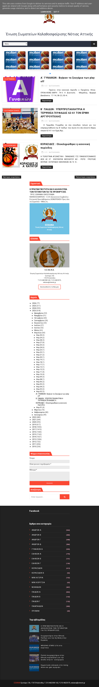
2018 (34, 427)
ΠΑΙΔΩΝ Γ (36, 601)
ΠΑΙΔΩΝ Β (36, 597)
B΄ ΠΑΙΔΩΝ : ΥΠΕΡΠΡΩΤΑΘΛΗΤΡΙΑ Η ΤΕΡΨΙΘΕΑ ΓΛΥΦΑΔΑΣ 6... (49, 400)
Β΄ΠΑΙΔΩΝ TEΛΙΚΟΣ (13, 110)
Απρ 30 (39, 335)
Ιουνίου (37, 328)
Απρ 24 (39, 347)
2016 (34, 432)
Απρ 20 (39, 357)
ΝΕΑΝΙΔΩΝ (36, 587)
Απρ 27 (39, 342)
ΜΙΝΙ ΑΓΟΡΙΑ (37, 578)
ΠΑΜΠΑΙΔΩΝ (37, 606)
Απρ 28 (39, 340)
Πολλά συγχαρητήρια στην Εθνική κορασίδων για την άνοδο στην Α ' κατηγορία (52, 657)
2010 (34, 446)
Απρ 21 (39, 355)
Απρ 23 (39, 350)
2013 (34, 439)
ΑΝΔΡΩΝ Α (36, 530)
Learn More (46, 12)
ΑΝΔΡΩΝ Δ (36, 544)
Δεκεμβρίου (39, 313)
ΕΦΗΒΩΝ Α (36, 554)
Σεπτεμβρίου (39, 320)
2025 (34, 306)
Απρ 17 (39, 365)
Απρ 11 (39, 372)
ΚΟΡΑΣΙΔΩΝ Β (38, 573)
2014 (34, 437)
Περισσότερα (46, 101)
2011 (34, 444)
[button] (50, 73)
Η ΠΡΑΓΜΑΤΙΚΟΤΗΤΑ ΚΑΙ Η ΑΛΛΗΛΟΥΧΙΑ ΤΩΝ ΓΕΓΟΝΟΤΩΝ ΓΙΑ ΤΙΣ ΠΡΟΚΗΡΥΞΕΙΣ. (54, 628)
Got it (56, 12)
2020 (34, 422)
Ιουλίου (37, 325)
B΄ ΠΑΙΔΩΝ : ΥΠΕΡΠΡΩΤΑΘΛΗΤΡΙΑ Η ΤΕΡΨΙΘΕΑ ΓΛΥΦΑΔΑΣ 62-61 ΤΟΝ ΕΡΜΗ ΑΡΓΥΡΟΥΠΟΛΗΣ (65, 113)
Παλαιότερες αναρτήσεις (85, 177)
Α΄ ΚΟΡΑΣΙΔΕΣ (11, 145)
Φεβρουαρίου (39, 412)
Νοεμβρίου (38, 316)
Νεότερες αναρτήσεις (11, 177)
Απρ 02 (39, 391)
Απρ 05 (39, 384)
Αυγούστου (38, 323)
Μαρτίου (37, 410)
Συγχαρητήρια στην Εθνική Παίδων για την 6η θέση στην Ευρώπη (54, 638)
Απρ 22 (39, 352)
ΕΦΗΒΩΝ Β (36, 559)
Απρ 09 (39, 377)
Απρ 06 (39, 382)
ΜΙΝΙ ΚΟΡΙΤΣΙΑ (38, 582)
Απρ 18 (39, 362)
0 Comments (55, 86)
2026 (34, 303)
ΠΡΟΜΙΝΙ (36, 611)
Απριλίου (38, 333)
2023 (34, 311)
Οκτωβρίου (39, 318)
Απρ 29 (39, 338)
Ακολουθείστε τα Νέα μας (49, 287)
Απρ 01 (39, 407)
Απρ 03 (39, 389)
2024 (34, 308)
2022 (34, 417)
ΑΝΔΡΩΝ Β (36, 535)
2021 (34, 420)
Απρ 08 (39, 379)
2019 (34, 425)
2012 (34, 442)
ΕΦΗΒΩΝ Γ (36, 563)
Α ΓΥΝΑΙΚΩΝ (10, 79)
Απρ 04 (39, 387)
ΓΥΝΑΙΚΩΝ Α (37, 549)
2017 (34, 429)
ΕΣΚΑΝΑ (17, 683)
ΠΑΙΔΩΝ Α (36, 592)
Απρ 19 (39, 360)
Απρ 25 (39, 345)
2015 (34, 434)
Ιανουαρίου (38, 415)
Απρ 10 (39, 374)
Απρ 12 (39, 369)
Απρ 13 (39, 367)
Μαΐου (37, 330)
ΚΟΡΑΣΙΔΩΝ (37, 568)
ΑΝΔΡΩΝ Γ (36, 540)
